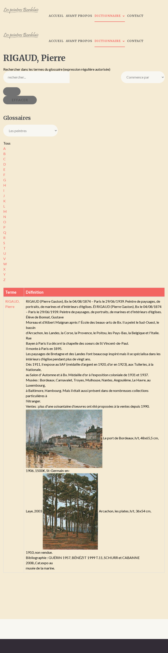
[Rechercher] (12, 91)
